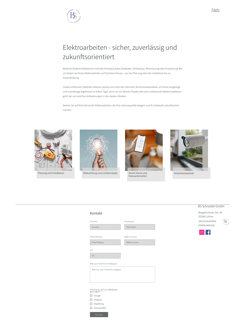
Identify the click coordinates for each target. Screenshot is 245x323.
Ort (91, 250)
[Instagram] (201, 232)
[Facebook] (208, 232)
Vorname (93, 221)
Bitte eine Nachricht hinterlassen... (104, 264)
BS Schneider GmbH (211, 206)
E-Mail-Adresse (96, 237)
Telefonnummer (130, 237)
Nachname (129, 221)
